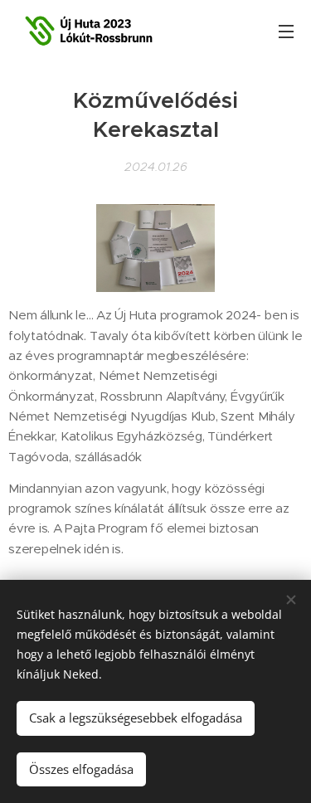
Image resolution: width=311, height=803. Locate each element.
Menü (286, 30)
